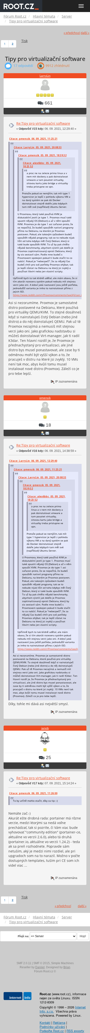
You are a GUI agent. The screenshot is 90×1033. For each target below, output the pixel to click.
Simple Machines (62, 963)
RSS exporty (75, 1030)
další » (85, 33)
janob (45, 728)
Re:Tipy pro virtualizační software (43, 123)
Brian (66, 967)
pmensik (45, 398)
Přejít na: (23, 936)
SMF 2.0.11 (24, 963)
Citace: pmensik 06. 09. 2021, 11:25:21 (33, 138)
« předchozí (72, 33)
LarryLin (45, 76)
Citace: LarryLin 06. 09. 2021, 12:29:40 (33, 460)
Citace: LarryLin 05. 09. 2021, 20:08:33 (38, 147)
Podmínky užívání (52, 1026)
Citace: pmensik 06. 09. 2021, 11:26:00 (33, 793)
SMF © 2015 (41, 963)
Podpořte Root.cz (52, 1030)
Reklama (59, 1022)
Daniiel (40, 967)
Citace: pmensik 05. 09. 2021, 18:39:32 (42, 155)
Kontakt (45, 1022)
